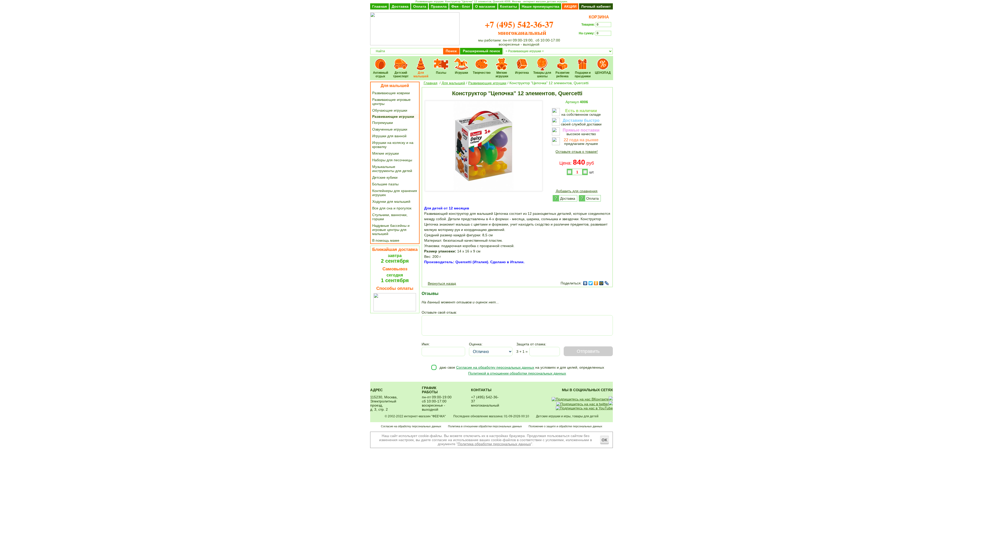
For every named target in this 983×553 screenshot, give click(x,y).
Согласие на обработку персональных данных (495, 367)
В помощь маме (385, 240)
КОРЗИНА (598, 17)
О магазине (485, 6)
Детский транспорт (400, 60)
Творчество (481, 60)
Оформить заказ (596, 42)
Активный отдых (380, 60)
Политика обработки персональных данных (494, 444)
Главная (379, 6)
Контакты (508, 6)
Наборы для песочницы (392, 160)
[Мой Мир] (601, 283)
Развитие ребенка (562, 60)
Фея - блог (460, 6)
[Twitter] (590, 283)
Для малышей (421, 60)
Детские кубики (385, 177)
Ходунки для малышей (391, 201)
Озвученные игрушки (389, 129)
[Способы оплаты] (394, 310)
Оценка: (476, 344)
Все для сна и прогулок (391, 208)
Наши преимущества (540, 6)
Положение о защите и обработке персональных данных (565, 426)
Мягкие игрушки (502, 60)
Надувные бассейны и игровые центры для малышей (391, 230)
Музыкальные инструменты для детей (392, 169)
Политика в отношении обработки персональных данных (485, 426)
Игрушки (461, 60)
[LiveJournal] (607, 283)
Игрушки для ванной (389, 136)
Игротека (522, 60)
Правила (439, 6)
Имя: (426, 344)
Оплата (419, 6)
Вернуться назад (442, 283)
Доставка (400, 6)
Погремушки (382, 123)
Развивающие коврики (391, 93)
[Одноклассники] (596, 283)
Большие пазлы (385, 184)
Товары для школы (542, 60)
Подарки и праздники (582, 60)
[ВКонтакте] (585, 283)
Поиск (451, 51)
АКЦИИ (570, 6)
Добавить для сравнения (576, 191)
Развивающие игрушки (393, 116)
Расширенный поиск (481, 51)
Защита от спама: (531, 344)
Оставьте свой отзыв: (439, 312)
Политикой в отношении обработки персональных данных (517, 373)
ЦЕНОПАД (603, 60)
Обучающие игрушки (389, 110)
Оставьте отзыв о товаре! (576, 152)
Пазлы (441, 60)
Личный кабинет (596, 6)
